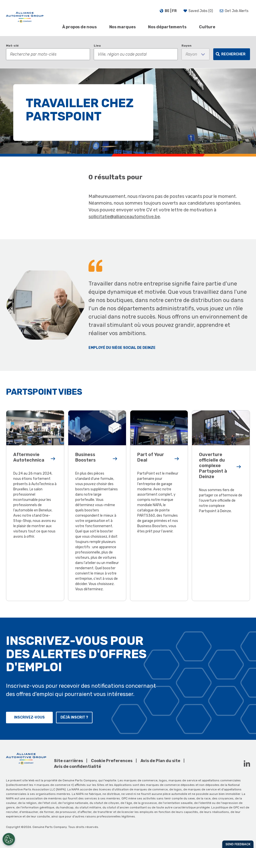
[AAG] (25, 18)
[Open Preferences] (8, 839)
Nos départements (167, 27)
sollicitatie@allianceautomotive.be (124, 216)
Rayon (187, 45)
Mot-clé (12, 45)
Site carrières (68, 760)
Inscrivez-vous (29, 717)
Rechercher (233, 54)
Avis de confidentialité (77, 766)
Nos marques (122, 27)
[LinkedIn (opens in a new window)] (247, 763)
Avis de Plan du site (160, 760)
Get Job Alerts (236, 11)
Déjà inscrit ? (74, 717)
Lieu (97, 45)
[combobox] (136, 54)
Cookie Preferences (111, 760)
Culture (207, 27)
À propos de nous (79, 27)
